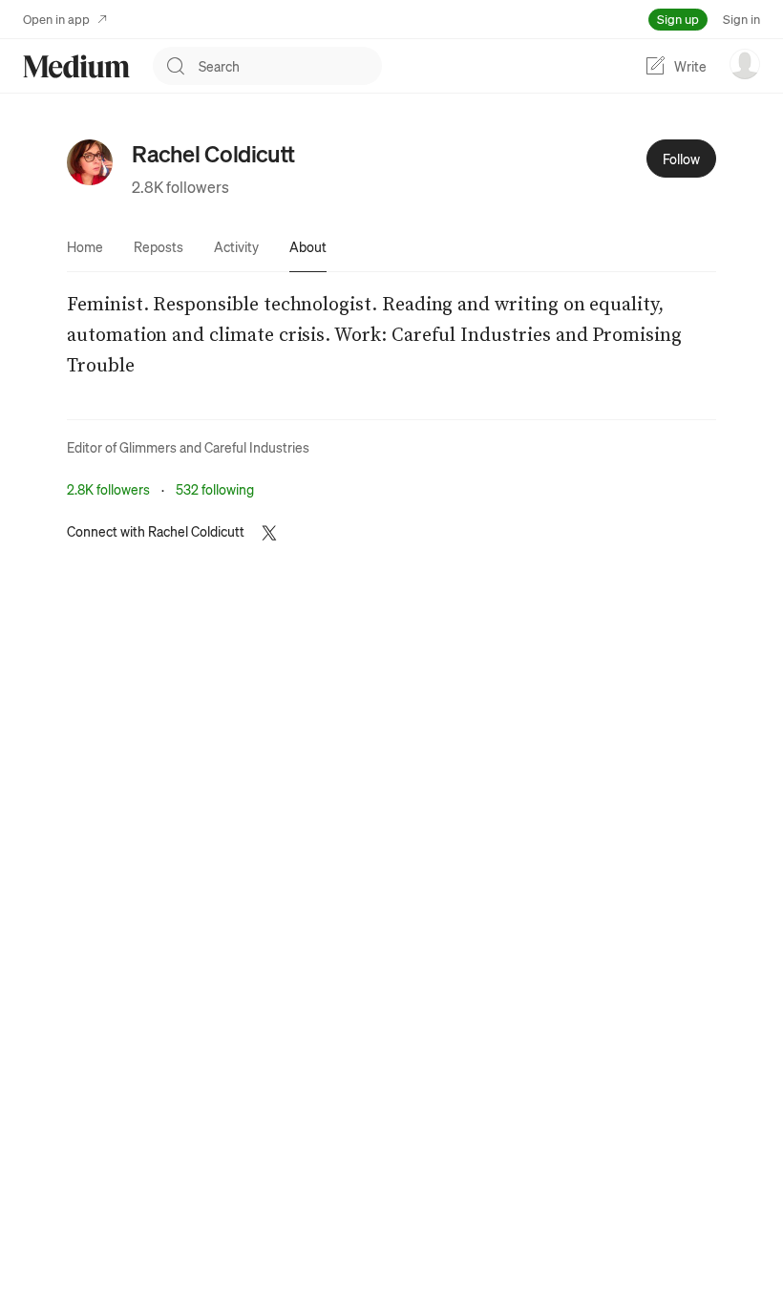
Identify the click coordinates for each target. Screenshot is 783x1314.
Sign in (741, 19)
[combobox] (290, 66)
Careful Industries (256, 447)
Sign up (678, 19)
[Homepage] (76, 66)
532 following (215, 489)
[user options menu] (745, 64)
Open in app (56, 19)
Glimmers (148, 447)
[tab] (85, 246)
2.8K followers (180, 187)
